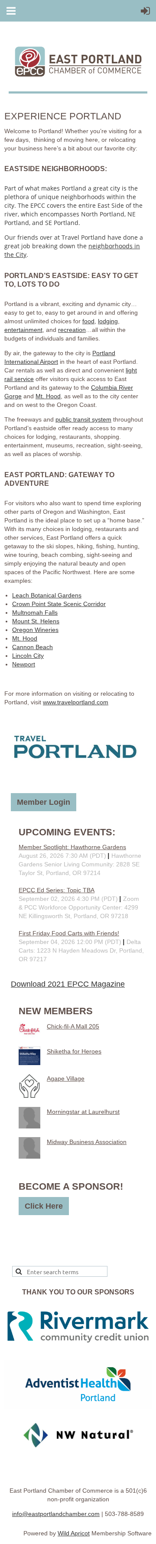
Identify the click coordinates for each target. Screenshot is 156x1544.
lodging (108, 321)
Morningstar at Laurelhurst (83, 1111)
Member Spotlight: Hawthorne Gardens (72, 847)
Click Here (44, 1206)
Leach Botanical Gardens (46, 595)
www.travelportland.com (75, 702)
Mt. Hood (48, 396)
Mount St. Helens (35, 621)
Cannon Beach (32, 647)
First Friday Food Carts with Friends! (69, 933)
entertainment (23, 329)
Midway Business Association (87, 1141)
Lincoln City (28, 655)
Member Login (43, 802)
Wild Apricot (74, 1533)
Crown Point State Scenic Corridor (59, 603)
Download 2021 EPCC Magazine (68, 984)
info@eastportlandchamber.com (56, 1513)
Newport (23, 664)
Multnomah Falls (35, 612)
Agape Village (65, 1078)
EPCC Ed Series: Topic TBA (56, 890)
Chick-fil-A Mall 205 (73, 1026)
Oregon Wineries (35, 629)
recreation (72, 329)
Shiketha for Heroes (74, 1051)
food (88, 321)
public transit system (83, 419)
